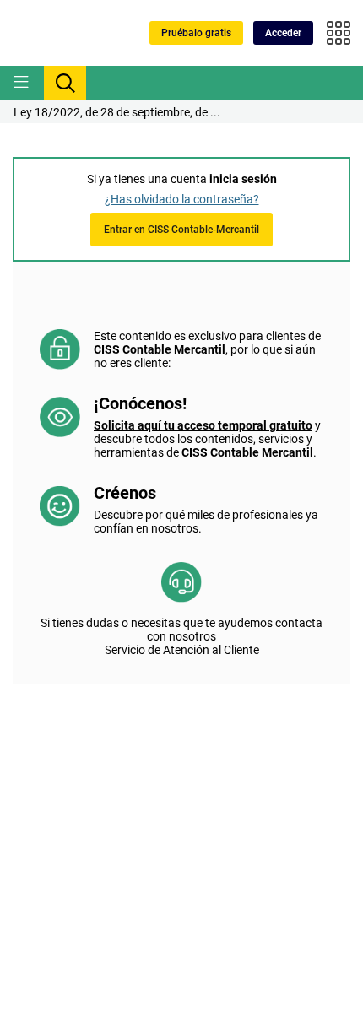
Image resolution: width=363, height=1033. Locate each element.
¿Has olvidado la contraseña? (182, 199)
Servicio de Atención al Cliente (182, 650)
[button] (283, 33)
